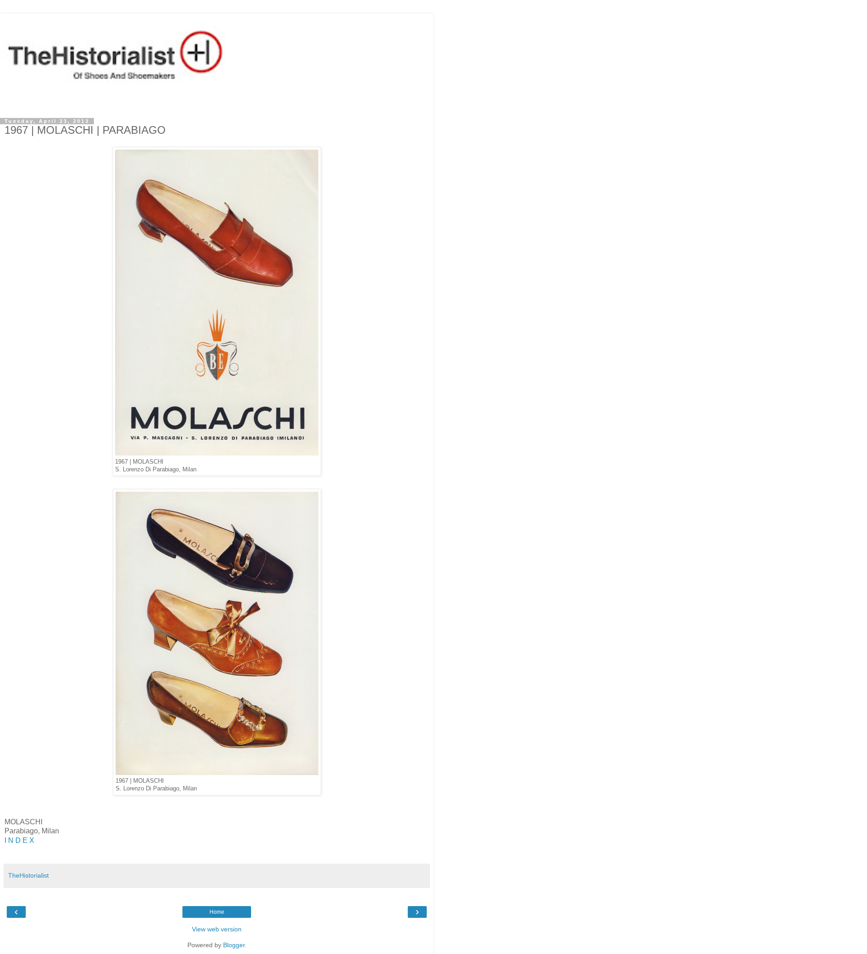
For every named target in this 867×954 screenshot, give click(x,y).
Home (217, 912)
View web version (217, 929)
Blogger (234, 945)
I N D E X (19, 840)
